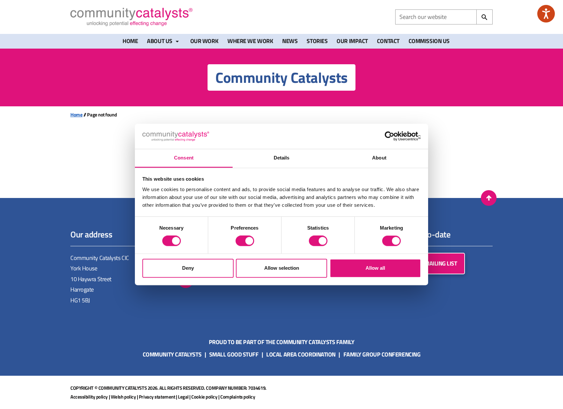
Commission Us (429, 41)
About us (159, 41)
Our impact (352, 41)
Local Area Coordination (301, 354)
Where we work (250, 41)
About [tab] (379, 157)
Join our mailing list (429, 263)
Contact (388, 41)
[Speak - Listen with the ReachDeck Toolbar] (546, 14)
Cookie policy (204, 397)
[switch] (245, 241)
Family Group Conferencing (382, 354)
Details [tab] (282, 157)
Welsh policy (123, 397)
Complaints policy (237, 397)
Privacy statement (157, 397)
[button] (489, 198)
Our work (204, 41)
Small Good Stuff (234, 354)
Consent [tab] (184, 157)
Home (130, 41)
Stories (317, 41)
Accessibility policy (89, 397)
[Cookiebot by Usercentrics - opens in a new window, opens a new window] (392, 136)
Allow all (375, 268)
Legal (183, 397)
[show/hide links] (177, 41)
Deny (188, 268)
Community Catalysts (172, 354)
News (289, 41)
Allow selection (281, 268)
